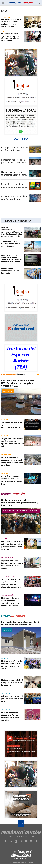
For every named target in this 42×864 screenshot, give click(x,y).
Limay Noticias (6, 677)
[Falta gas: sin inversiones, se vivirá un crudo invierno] (35, 146)
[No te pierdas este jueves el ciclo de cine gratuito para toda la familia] (35, 182)
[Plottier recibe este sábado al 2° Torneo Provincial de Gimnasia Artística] (32, 709)
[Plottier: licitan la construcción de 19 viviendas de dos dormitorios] (21, 628)
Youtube (26, 841)
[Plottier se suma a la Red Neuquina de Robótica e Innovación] (32, 677)
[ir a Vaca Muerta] (13, 374)
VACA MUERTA (6, 454)
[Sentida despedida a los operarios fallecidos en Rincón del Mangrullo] (32, 419)
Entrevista (5, 473)
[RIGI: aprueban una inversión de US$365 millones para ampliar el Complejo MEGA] (21, 389)
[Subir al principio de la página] (21, 823)
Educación (5, 17)
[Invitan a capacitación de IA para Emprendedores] (35, 195)
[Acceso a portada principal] (21, 2)
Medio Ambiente (7, 557)
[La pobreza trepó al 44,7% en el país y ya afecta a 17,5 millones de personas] (32, 31)
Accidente (5, 419)
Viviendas (7, 630)
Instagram (11, 841)
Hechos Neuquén (7, 576)
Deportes (4, 658)
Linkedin (16, 841)
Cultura (4, 538)
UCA (2, 31)
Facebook (6, 841)
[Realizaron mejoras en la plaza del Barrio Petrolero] (35, 158)
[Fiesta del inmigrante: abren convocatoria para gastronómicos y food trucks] (21, 508)
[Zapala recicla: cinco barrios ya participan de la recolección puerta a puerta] (32, 557)
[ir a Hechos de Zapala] (13, 494)
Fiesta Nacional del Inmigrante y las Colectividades (21, 511)
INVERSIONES (8, 391)
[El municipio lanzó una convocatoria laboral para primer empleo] (35, 170)
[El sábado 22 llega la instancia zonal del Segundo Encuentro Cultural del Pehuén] (32, 595)
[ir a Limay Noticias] (13, 616)
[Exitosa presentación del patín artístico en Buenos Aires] (32, 693)
